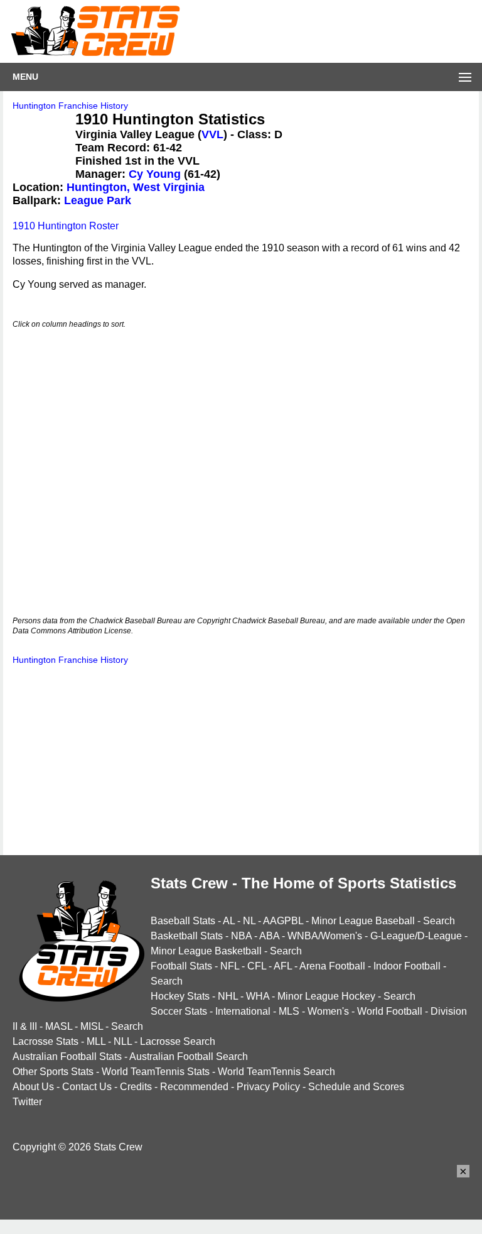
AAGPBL (283, 920)
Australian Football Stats (67, 1056)
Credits (136, 1086)
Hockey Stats (180, 996)
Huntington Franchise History (70, 106)
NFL (229, 966)
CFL (256, 966)
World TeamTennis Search (276, 1071)
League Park (97, 200)
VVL (212, 134)
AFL (283, 966)
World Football (389, 1011)
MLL (96, 1041)
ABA (269, 936)
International (242, 1011)
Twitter (27, 1101)
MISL (91, 1026)
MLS (289, 1011)
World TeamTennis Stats (156, 1071)
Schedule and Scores (356, 1086)
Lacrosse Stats (45, 1041)
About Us (33, 1086)
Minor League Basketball (206, 951)
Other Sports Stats (53, 1071)
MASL (58, 1026)
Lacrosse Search (177, 1041)
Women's (328, 1011)
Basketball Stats (187, 936)
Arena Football (332, 966)
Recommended (194, 1086)
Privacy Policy (268, 1086)
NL (249, 920)
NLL (123, 1041)
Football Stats (181, 966)
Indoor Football (407, 966)
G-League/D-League (416, 936)
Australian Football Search (188, 1056)
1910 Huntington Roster (66, 226)
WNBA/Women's (324, 936)
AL (229, 920)
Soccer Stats (179, 1011)
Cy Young (155, 174)
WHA (257, 996)
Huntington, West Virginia (136, 187)
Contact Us (87, 1086)
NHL (228, 996)
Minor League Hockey (326, 996)
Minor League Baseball (363, 920)
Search (439, 920)
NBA (241, 936)
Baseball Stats (183, 920)
